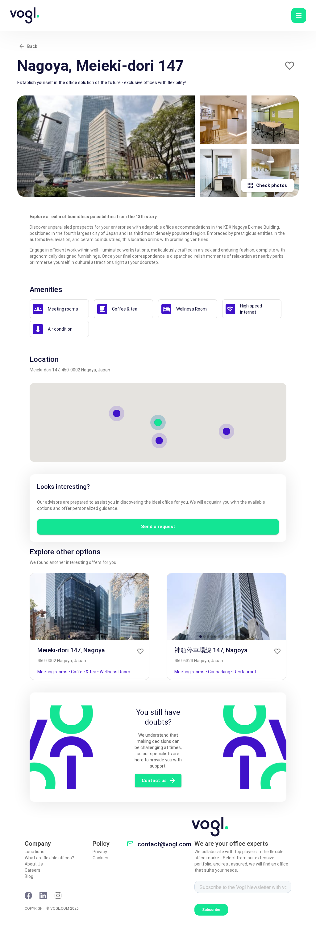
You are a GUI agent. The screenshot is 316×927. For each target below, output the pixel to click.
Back (32, 46)
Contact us (154, 780)
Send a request (158, 526)
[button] (298, 15)
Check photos (271, 185)
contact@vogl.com (164, 844)
